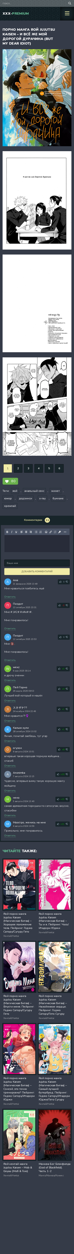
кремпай (10, 506)
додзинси (25, 498)
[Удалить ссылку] (55, 532)
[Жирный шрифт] (7, 532)
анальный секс (34, 491)
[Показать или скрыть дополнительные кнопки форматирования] (65, 532)
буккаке (58, 498)
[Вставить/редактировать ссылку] (50, 532)
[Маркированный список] (36, 532)
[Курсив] (11, 532)
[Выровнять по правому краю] (30, 532)
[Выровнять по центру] (26, 532)
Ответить (10, 596)
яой (15, 491)
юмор (8, 498)
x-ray (42, 498)
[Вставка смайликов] (46, 532)
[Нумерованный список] (40, 532)
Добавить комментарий (37, 571)
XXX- (16, 13)
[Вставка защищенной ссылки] (59, 532)
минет (55, 491)
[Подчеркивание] (16, 532)
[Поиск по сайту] (69, 3)
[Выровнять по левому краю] (21, 532)
